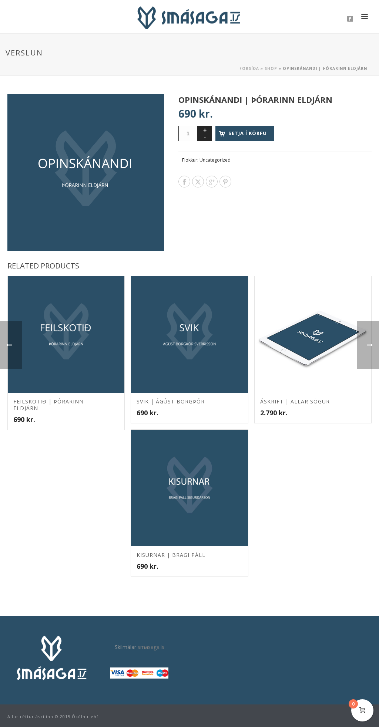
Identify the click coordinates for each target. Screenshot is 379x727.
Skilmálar (125, 646)
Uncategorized (215, 160)
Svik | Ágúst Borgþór (171, 401)
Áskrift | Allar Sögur (295, 401)
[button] (149, 108)
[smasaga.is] (189, 16)
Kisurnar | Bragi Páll (171, 554)
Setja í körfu (247, 133)
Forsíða (249, 68)
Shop (271, 68)
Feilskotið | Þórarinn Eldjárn (48, 405)
